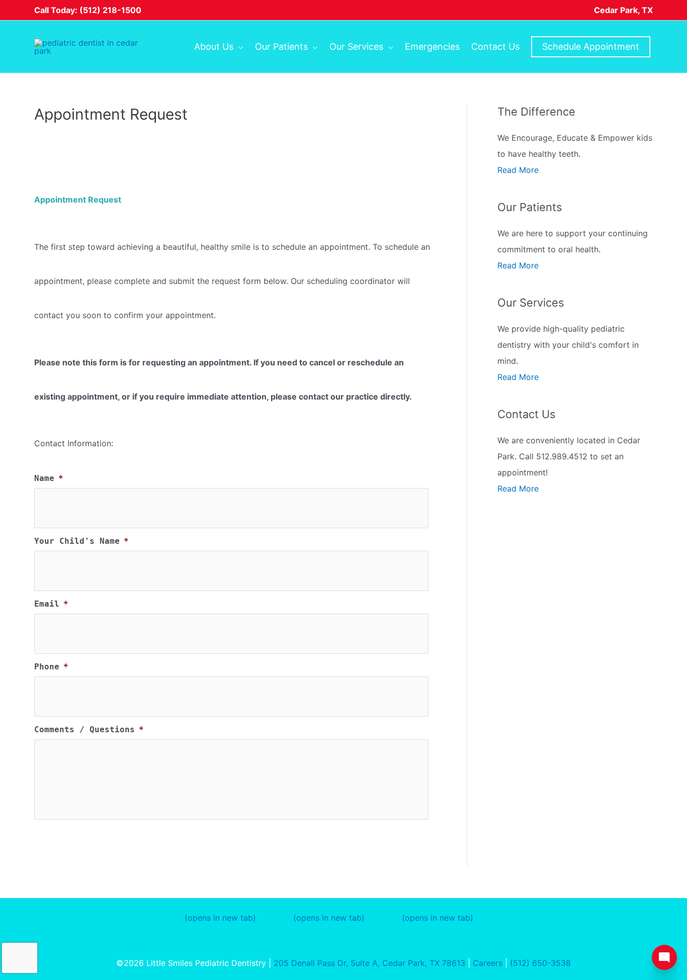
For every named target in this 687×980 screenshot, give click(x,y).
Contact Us (495, 46)
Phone (51, 666)
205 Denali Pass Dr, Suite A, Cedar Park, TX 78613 (369, 963)
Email (51, 604)
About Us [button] (213, 46)
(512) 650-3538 (540, 963)
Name (48, 478)
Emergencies (432, 46)
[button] (590, 46)
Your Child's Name (81, 541)
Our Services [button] (356, 46)
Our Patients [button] (281, 46)
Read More (518, 170)
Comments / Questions (89, 729)
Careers (487, 963)
